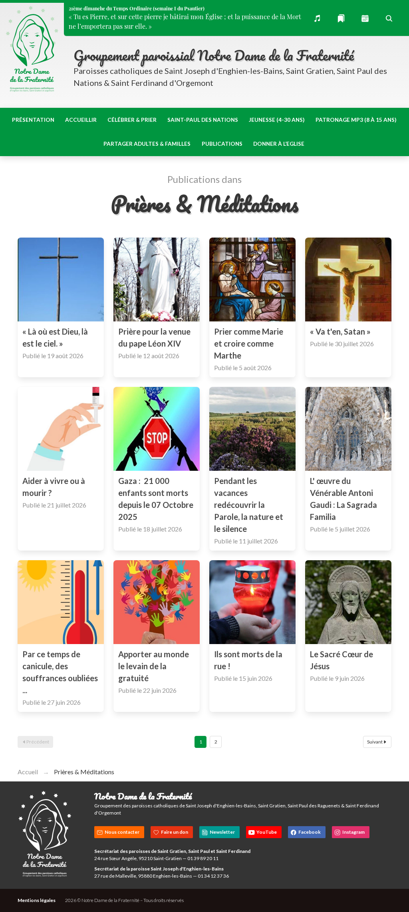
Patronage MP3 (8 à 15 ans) (356, 120)
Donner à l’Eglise (278, 144)
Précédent (37, 742)
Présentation (33, 120)
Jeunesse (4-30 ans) (276, 120)
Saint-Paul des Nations (202, 120)
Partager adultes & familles (147, 144)
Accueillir (81, 120)
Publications (222, 144)
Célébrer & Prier (132, 120)
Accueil (28, 771)
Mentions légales (37, 900)
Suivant (375, 742)
